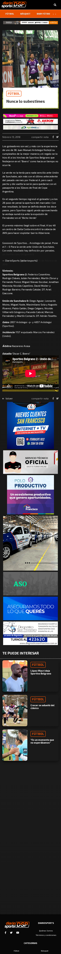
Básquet (25, 13)
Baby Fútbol (44, 13)
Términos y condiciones (46, 935)
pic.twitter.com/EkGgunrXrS (18, 254)
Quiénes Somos (46, 930)
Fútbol (9, 13)
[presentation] (53, 13)
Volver (9, 398)
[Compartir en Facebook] (53, 136)
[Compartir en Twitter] (57, 136)
